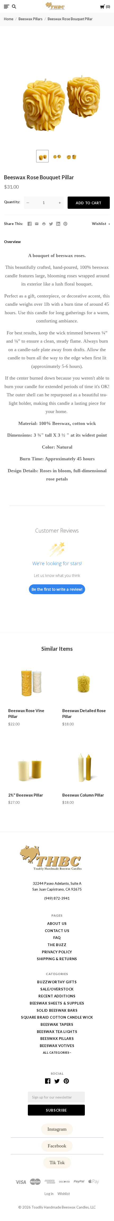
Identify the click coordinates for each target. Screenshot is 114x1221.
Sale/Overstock (57, 989)
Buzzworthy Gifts (57, 982)
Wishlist (99, 224)
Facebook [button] (57, 1145)
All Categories (56, 1052)
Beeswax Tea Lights (57, 1031)
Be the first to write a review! (57, 589)
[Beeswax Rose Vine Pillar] (30, 683)
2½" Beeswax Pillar (25, 795)
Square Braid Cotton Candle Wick (57, 1017)
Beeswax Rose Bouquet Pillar (70, 19)
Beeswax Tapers (57, 1024)
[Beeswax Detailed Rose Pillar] (84, 683)
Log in (49, 1194)
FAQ (57, 937)
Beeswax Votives (57, 1046)
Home (8, 19)
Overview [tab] (12, 241)
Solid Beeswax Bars (57, 1010)
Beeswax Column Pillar (83, 795)
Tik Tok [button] (57, 1162)
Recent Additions (56, 996)
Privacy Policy (57, 952)
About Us (57, 923)
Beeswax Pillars (30, 19)
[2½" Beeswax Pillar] (30, 767)
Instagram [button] (57, 1129)
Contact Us (57, 931)
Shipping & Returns (57, 959)
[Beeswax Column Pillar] (84, 767)
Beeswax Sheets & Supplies (57, 1003)
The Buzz (56, 945)
